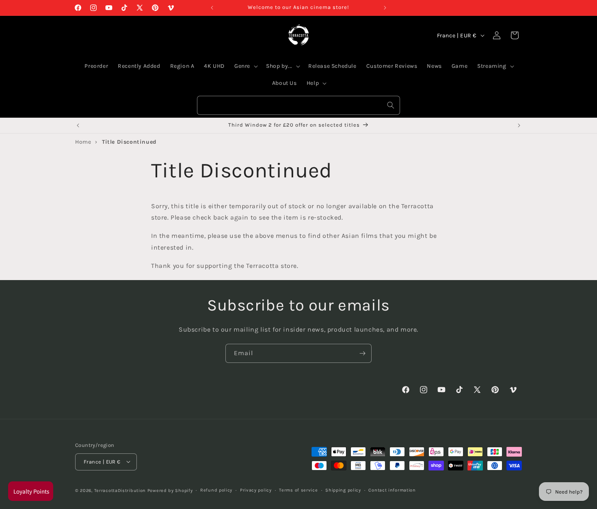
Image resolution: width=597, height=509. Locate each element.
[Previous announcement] (212, 7)
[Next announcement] (385, 7)
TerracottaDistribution (120, 490)
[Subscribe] (362, 353)
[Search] (391, 105)
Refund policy (216, 489)
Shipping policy (343, 489)
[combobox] (298, 105)
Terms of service (298, 489)
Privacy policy (256, 489)
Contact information (391, 489)
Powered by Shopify (170, 490)
